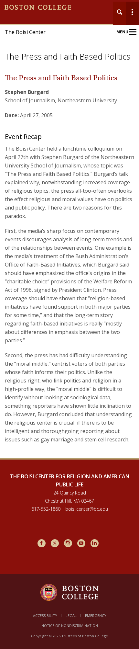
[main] (69, 269)
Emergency (95, 615)
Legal (71, 615)
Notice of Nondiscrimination (69, 625)
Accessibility (45, 615)
